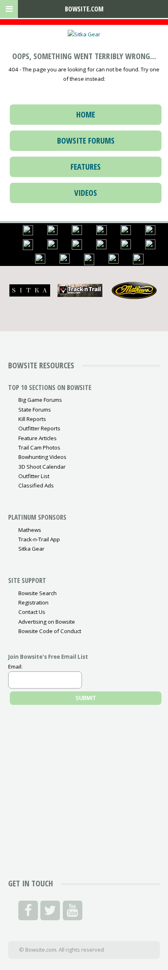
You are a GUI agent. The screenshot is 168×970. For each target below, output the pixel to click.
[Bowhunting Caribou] (52, 247)
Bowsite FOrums (86, 140)
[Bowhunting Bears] (101, 233)
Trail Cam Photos (39, 447)
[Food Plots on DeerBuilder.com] (138, 262)
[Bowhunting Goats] (126, 247)
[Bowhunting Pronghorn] (150, 233)
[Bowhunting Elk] (77, 233)
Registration (33, 602)
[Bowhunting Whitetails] (52, 233)
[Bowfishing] (77, 247)
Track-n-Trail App (39, 539)
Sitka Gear (31, 548)
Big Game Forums (40, 399)
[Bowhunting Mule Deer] (126, 233)
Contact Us (31, 612)
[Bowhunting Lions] (65, 261)
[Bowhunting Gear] (28, 233)
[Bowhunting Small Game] (28, 248)
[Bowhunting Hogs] (89, 263)
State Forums (34, 409)
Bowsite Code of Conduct (49, 631)
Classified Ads (36, 485)
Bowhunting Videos (42, 457)
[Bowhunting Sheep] (101, 247)
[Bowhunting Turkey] (150, 247)
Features (86, 166)
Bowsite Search (37, 593)
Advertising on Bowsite (46, 621)
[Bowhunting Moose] (40, 261)
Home (85, 114)
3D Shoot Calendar (42, 466)
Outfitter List (33, 476)
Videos (85, 192)
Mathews (29, 530)
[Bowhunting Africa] (113, 261)
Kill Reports (32, 419)
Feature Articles (37, 438)
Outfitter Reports (39, 428)
